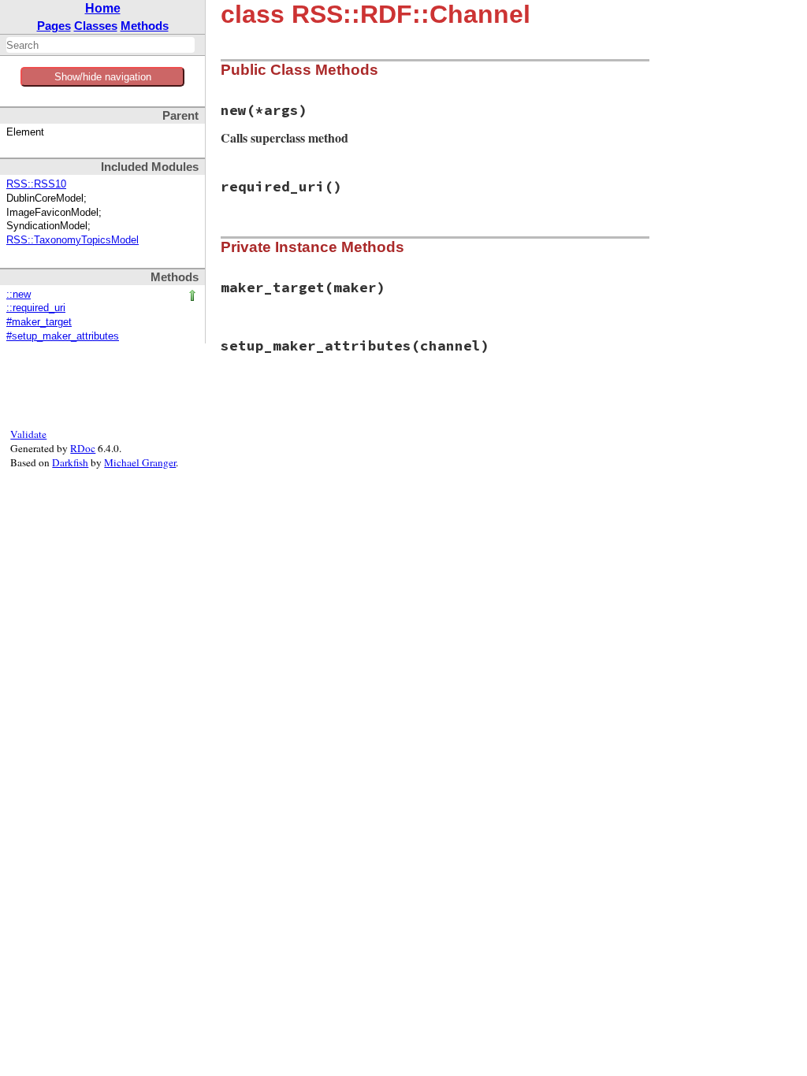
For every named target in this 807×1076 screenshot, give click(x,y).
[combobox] (100, 45)
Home (103, 8)
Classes (95, 25)
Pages (54, 25)
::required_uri (35, 308)
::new (18, 294)
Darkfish (70, 462)
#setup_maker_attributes (62, 336)
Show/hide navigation (102, 77)
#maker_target (39, 322)
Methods (145, 25)
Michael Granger (140, 462)
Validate (28, 434)
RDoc (82, 448)
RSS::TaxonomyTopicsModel (72, 240)
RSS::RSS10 (36, 184)
